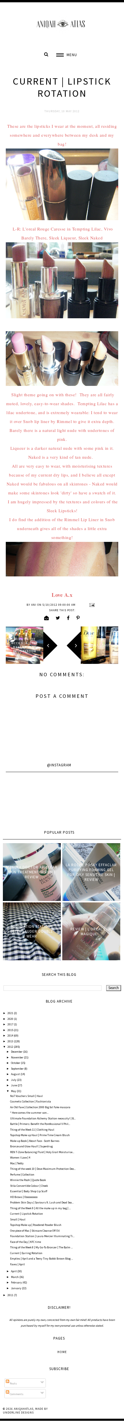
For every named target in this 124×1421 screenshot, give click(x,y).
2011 (10, 1295)
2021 (10, 1013)
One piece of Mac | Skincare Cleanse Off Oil (35, 1231)
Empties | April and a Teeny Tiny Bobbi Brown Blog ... (41, 1258)
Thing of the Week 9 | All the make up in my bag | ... (40, 1208)
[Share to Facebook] (68, 618)
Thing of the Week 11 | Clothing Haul (32, 1130)
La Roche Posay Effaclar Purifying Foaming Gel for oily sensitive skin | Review (91, 872)
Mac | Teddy (17, 1163)
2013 (10, 1041)
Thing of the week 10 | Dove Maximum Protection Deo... (43, 1169)
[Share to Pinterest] (78, 618)
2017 (10, 1024)
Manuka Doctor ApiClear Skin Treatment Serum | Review (31, 872)
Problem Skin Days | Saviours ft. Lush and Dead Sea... (42, 1202)
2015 (10, 1030)
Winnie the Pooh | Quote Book (28, 1180)
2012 (10, 1047)
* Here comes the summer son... (29, 1113)
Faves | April (17, 1264)
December (17, 1052)
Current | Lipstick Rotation (26, 1214)
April (14, 1271)
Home (62, 1352)
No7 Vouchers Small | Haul (26, 1096)
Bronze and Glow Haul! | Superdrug (31, 1146)
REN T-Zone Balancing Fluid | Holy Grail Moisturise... (42, 1152)
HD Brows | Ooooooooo (23, 1197)
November (17, 1057)
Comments (16, 1394)
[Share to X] (58, 618)
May (14, 1091)
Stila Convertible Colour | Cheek (29, 1186)
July (14, 1080)
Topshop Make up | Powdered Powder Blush (35, 1225)
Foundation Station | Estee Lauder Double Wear (31, 931)
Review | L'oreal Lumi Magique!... (91, 931)
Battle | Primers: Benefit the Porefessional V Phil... (40, 1124)
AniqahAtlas (23, 1409)
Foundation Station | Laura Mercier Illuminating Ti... (42, 1236)
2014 (10, 1035)
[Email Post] (91, 605)
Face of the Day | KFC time (25, 1242)
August (15, 1074)
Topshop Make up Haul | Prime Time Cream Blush (40, 1135)
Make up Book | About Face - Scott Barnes (34, 1141)
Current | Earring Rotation (26, 1253)
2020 (10, 1019)
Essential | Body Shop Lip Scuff (28, 1191)
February (16, 1282)
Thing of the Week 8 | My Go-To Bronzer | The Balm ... (41, 1247)
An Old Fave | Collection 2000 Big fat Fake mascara (40, 1107)
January (16, 1288)
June (14, 1085)
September (17, 1068)
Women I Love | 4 (20, 1157)
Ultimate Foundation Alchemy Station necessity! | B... (43, 1118)
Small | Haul (17, 1219)
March (15, 1277)
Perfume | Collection (22, 1174)
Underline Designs (18, 1412)
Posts (13, 1383)
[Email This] (46, 618)
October (16, 1063)
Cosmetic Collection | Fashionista (30, 1101)
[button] (66, 55)
